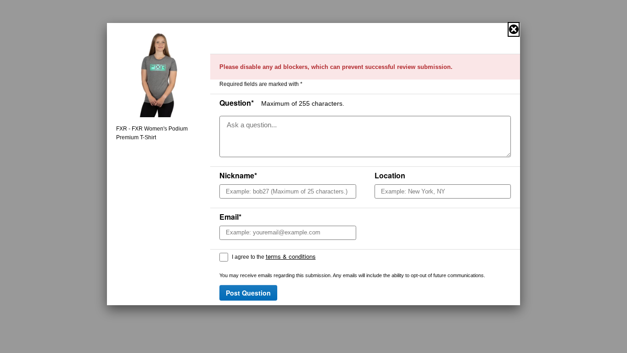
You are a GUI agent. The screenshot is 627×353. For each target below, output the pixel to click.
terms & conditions (291, 256)
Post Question (248, 292)
